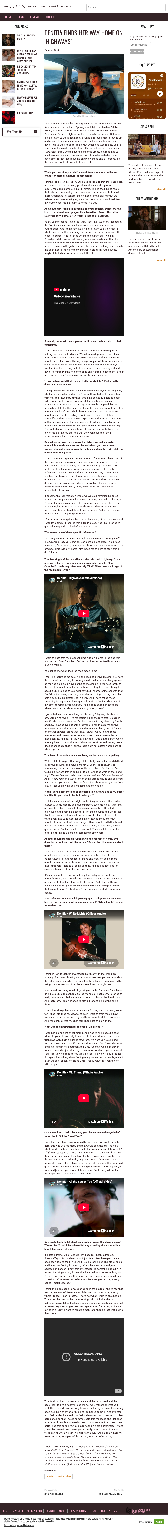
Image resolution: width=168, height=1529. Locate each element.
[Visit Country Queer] (138, 1510)
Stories (50, 17)
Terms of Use (97, 1511)
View (159, 189)
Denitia (49, 1476)
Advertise (17, 1511)
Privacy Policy (78, 1511)
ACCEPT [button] (159, 1521)
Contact (50, 1511)
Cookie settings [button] (145, 1521)
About (62, 1511)
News (21, 17)
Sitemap (113, 1511)
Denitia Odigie (64, 1476)
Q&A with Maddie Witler (111, 1494)
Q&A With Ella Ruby (54, 1494)
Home (8, 17)
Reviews (34, 17)
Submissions (34, 1511)
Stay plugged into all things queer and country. (146, 38)
